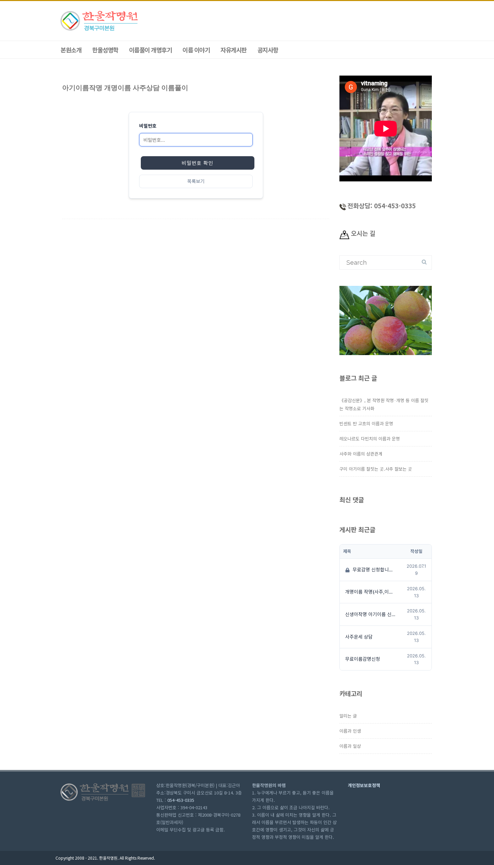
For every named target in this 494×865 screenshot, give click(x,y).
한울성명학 (105, 49)
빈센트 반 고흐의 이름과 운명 (366, 423)
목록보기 (196, 181)
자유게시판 (233, 49)
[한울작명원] (99, 29)
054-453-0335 (180, 800)
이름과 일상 (350, 746)
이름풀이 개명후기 (150, 49)
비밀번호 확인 (197, 163)
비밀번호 (148, 126)
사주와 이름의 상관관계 (360, 453)
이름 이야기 (196, 49)
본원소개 (70, 49)
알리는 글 (348, 715)
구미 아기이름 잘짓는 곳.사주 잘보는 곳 (375, 469)
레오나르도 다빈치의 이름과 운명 (369, 438)
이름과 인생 (350, 731)
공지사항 (267, 49)
